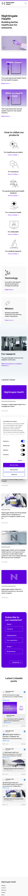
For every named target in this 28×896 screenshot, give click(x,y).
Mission (3, 885)
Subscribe (15, 662)
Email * (9, 647)
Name (9, 624)
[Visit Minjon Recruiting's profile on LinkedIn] (5, 716)
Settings (20, 460)
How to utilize (12, 155)
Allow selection (14, 469)
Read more (5, 83)
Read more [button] (6, 700)
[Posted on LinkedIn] (24, 692)
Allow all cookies (14, 465)
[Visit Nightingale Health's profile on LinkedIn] (4, 692)
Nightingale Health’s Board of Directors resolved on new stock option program (12, 591)
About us (3, 890)
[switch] (23, 445)
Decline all (14, 474)
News (2, 894)
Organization (12, 635)
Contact (3, 888)
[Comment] (6, 804)
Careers (3, 892)
